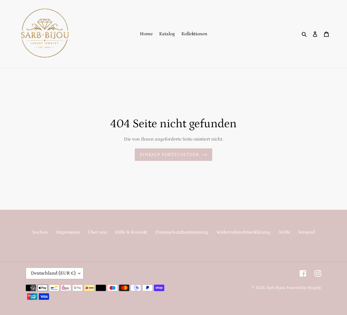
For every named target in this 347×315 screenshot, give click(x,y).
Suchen (40, 232)
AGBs (284, 232)
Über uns (97, 232)
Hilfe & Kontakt (131, 232)
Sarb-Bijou (275, 287)
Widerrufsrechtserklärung (243, 232)
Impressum (68, 232)
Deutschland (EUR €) (53, 273)
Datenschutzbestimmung (181, 232)
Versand (306, 232)
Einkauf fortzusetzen (169, 154)
